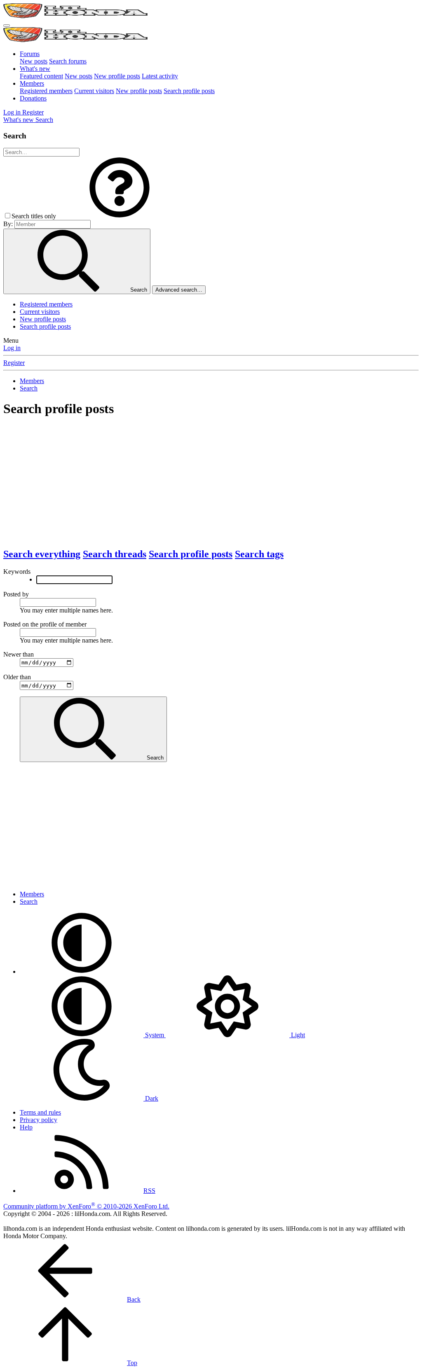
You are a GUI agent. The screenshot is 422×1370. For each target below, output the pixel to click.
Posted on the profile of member (45, 624)
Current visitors (94, 90)
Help (26, 1127)
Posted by (16, 594)
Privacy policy (38, 1119)
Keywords (16, 571)
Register (14, 362)
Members (32, 83)
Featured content (41, 75)
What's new (35, 68)
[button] (119, 216)
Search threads (114, 554)
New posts (33, 61)
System (154, 1034)
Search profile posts (189, 90)
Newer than (18, 654)
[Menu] (6, 25)
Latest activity (160, 75)
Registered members (46, 90)
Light (297, 1034)
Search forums (68, 61)
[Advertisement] (211, 482)
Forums (30, 53)
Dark (150, 1098)
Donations (33, 98)
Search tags (259, 554)
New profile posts (117, 75)
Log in (12, 347)
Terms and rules (40, 1112)
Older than (17, 676)
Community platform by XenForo (86, 1206)
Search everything (41, 554)
